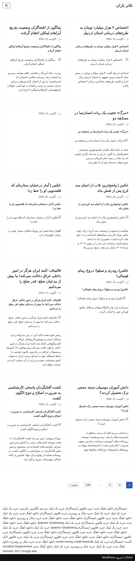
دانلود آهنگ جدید (43, 546)
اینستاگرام (120, 508)
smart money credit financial (74, 541)
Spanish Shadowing (51, 522)
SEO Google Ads (25, 551)
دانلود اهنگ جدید (104, 508)
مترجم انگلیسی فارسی (33, 508)
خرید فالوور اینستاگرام (79, 508)
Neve (129, 557)
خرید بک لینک (57, 508)
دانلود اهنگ (26, 527)
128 (88, 485)
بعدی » (73, 485)
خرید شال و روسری (80, 513)
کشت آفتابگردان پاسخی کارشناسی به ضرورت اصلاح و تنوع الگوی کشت (34, 392)
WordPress (108, 557)
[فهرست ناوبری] (6, 5)
